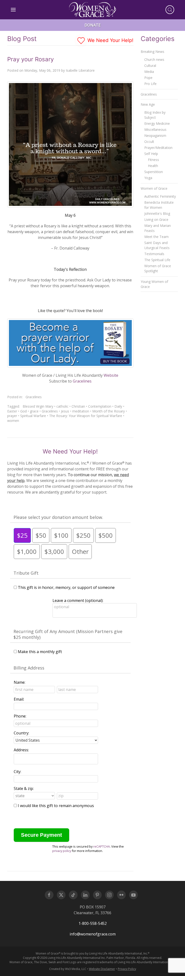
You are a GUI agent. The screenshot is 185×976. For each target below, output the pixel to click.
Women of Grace (154, 188)
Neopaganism (155, 135)
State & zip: (24, 788)
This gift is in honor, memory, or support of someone (66, 587)
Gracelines (82, 381)
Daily (118, 406)
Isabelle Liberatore (80, 70)
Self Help (151, 153)
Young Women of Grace (154, 284)
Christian (78, 406)
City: (17, 771)
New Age (148, 104)
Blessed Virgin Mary (38, 406)
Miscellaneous (155, 129)
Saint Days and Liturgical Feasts (157, 245)
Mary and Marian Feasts (157, 228)
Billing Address (28, 668)
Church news (154, 59)
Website (111, 375)
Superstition (153, 171)
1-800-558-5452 (93, 923)
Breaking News (152, 51)
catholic (62, 406)
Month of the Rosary (108, 411)
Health (153, 165)
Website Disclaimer (102, 969)
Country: (21, 733)
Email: (19, 699)
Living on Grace (156, 219)
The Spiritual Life (157, 260)
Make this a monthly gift (40, 651)
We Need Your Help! (109, 40)
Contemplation (99, 406)
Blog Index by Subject (154, 115)
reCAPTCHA (101, 846)
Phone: (20, 716)
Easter (12, 411)
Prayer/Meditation (158, 147)
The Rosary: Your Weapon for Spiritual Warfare (85, 415)
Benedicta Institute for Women (159, 205)
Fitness (153, 159)
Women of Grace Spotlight (157, 268)
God (23, 411)
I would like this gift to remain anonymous (56, 805)
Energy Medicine (157, 123)
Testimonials (154, 253)
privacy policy (61, 851)
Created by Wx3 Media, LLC (67, 969)
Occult (149, 141)
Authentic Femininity (160, 196)
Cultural (150, 65)
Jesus (65, 411)
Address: (21, 750)
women (13, 420)
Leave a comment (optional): (78, 600)
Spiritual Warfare (33, 415)
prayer (12, 415)
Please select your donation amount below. (58, 517)
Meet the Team (156, 236)
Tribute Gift (26, 573)
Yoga (148, 177)
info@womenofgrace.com (93, 934)
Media (149, 71)
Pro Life (150, 83)
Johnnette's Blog (157, 213)
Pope (148, 77)
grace (34, 411)
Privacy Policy (127, 969)
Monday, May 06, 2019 (42, 70)
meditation (80, 411)
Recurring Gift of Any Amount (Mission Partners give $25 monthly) (67, 634)
